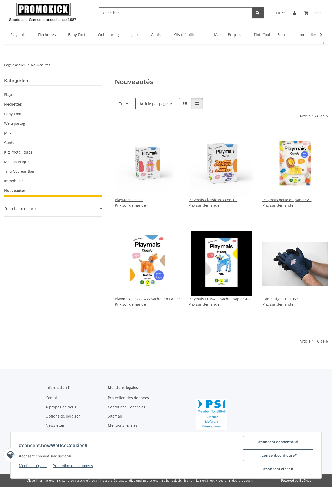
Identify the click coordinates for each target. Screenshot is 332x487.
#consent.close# (278, 469)
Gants (9, 142)
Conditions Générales (126, 407)
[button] (294, 13)
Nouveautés (15, 190)
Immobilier (13, 180)
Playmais (11, 94)
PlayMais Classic (129, 199)
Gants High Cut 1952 (280, 298)
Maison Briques (17, 161)
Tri (121, 103)
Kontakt (52, 397)
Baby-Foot (12, 113)
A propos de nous (61, 407)
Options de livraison (63, 416)
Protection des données (73, 465)
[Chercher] (258, 12)
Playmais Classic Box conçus (213, 199)
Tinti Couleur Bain (20, 171)
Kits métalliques (18, 152)
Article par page (154, 103)
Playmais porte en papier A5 (287, 199)
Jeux (7, 132)
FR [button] (278, 12)
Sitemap (115, 416)
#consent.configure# (278, 455)
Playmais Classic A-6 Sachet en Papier (147, 298)
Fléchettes (13, 104)
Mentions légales (33, 465)
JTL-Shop (305, 480)
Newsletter (55, 425)
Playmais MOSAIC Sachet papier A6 (219, 298)
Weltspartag (14, 123)
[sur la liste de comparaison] (171, 140)
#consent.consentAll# (278, 442)
